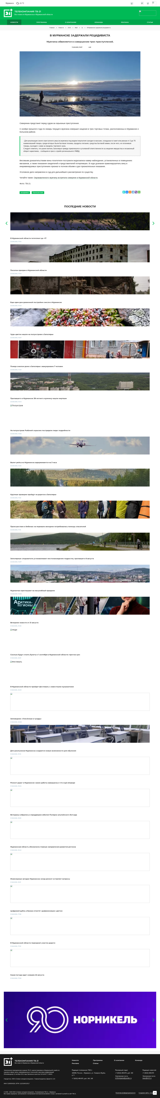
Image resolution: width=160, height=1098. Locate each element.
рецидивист (25, 192)
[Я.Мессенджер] (124, 192)
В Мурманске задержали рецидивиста (99, 27)
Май (76, 27)
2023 (69, 27)
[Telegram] (133, 192)
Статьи (150, 22)
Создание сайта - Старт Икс (147, 1093)
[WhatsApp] (139, 192)
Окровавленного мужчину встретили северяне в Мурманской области (66, 178)
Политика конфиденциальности (125, 1093)
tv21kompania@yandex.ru (123, 1078)
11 (82, 27)
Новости (14, 22)
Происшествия (38, 192)
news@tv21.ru (147, 1078)
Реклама (125, 22)
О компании (70, 22)
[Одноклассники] (130, 192)
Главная (52, 27)
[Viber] (136, 192)
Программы (41, 22)
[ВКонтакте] (127, 192)
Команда (99, 22)
